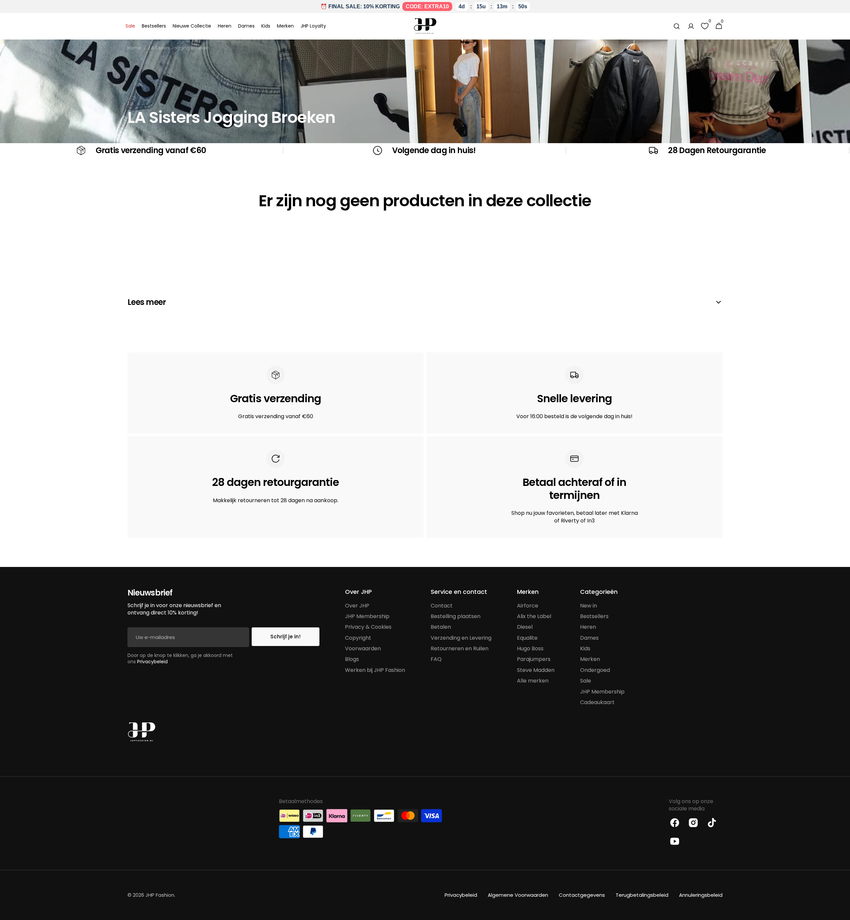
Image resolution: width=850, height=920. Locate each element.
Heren (588, 627)
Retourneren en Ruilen (459, 648)
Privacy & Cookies (368, 627)
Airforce (527, 605)
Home (134, 48)
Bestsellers (594, 616)
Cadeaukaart (597, 702)
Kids (585, 648)
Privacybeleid (152, 661)
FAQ (436, 659)
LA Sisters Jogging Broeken (179, 48)
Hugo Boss (530, 648)
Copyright (358, 638)
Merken (590, 659)
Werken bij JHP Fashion (375, 670)
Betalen (441, 627)
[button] (676, 26)
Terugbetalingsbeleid (642, 894)
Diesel (525, 627)
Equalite (527, 638)
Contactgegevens (582, 894)
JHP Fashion (159, 894)
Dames (589, 638)
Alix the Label (534, 616)
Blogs (352, 659)
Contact (442, 605)
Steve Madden (535, 670)
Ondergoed (595, 670)
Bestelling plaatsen (455, 616)
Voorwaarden (363, 648)
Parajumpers (534, 659)
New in (588, 605)
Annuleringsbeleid (700, 894)
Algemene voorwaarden (518, 894)
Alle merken (533, 681)
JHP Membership (367, 616)
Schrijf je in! (285, 636)
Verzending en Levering (461, 638)
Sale (585, 681)
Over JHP (357, 605)
